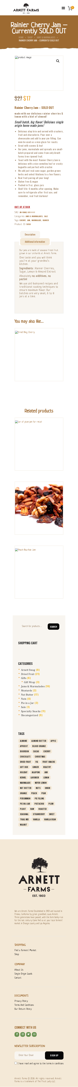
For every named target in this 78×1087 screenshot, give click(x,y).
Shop (30, 37)
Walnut (23, 824)
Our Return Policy (23, 1009)
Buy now (39, 353)
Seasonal (24, 814)
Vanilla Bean (50, 819)
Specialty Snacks (31, 711)
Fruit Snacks (48, 761)
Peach (34, 793)
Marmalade (36, 220)
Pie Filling (39, 798)
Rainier (46, 220)
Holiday (23, 772)
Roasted (42, 808)
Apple (53, 740)
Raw (32, 808)
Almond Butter (38, 740)
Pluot (23, 808)
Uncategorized (29, 715)
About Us (19, 970)
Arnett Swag (28, 670)
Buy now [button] (39, 443)
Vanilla (36, 819)
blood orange (39, 746)
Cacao (36, 751)
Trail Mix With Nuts (39, 492)
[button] (58, 61)
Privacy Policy (21, 1001)
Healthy (47, 767)
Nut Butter (27, 694)
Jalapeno (36, 772)
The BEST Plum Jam (39, 427)
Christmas (40, 756)
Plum (50, 803)
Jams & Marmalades (46, 37)
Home (21, 37)
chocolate (25, 756)
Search (53, 626)
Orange (23, 793)
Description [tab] (30, 234)
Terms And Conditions (24, 1005)
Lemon (46, 777)
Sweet (52, 814)
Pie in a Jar (27, 703)
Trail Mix (24, 819)
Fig (36, 761)
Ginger (35, 767)
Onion (47, 788)
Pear (43, 793)
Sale (46, 216)
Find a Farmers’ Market (25, 950)
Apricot (24, 746)
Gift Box (24, 767)
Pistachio (39, 803)
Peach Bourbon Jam (39, 556)
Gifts (23, 678)
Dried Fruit (27, 674)
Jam (28, 220)
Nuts (23, 699)
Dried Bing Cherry (39, 338)
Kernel (23, 777)
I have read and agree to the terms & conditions (41, 1063)
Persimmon (25, 798)
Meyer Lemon (40, 782)
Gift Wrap (29, 682)
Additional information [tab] (35, 241)
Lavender (34, 777)
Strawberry (39, 814)
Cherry (22, 220)
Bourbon (24, 751)
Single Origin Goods (23, 974)
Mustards (26, 690)
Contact (18, 978)
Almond (23, 740)
